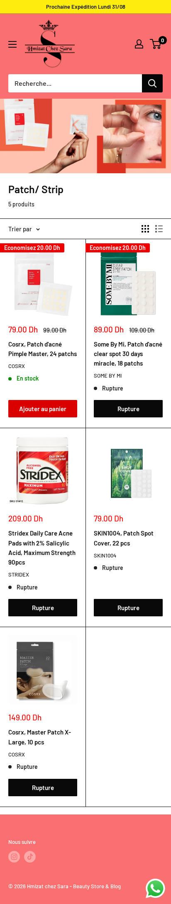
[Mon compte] (139, 43)
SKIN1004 (105, 555)
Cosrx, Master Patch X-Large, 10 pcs (39, 736)
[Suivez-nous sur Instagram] (14, 857)
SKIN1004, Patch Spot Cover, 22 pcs (124, 537)
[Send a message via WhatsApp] (155, 888)
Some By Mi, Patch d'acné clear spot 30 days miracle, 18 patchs (128, 353)
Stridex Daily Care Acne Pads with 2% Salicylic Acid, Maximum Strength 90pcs (42, 547)
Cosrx (16, 366)
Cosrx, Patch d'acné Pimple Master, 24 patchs (42, 348)
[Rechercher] (152, 83)
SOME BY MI (108, 375)
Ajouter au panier (42, 408)
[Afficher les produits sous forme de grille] (145, 229)
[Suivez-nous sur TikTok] (30, 857)
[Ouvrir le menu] (12, 44)
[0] (156, 44)
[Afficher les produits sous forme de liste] (159, 229)
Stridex (18, 574)
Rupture (128, 408)
